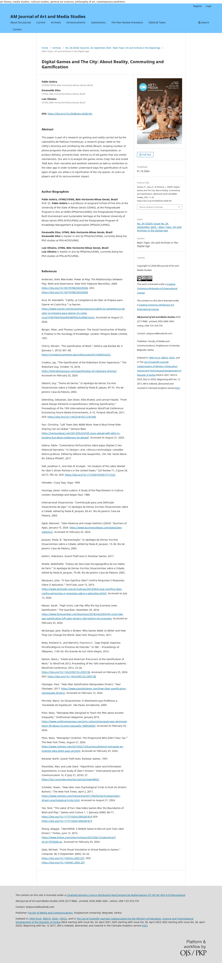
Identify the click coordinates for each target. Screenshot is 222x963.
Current (40, 22)
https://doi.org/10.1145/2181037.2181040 (72, 416)
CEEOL (63, 918)
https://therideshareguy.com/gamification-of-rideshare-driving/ (79, 371)
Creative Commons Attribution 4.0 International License (157, 288)
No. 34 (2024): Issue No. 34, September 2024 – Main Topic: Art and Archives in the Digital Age (112, 47)
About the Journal (20, 22)
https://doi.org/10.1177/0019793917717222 (90, 474)
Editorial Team (157, 22)
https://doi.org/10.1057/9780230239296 (65, 288)
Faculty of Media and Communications (50, 912)
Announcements (76, 22)
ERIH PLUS (154, 357)
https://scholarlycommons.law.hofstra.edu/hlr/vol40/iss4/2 (76, 354)
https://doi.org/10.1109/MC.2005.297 (63, 862)
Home (45, 47)
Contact (17, 29)
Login (209, 6)
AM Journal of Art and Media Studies (48, 16)
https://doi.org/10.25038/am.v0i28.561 (70, 113)
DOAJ (172, 357)
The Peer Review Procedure (127, 22)
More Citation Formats (151, 207)
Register (197, 6)
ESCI (177, 387)
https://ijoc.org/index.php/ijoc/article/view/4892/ (70, 779)
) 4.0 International (174, 895)
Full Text (146, 154)
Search (204, 22)
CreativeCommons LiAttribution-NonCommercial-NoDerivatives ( (115, 895)
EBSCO (164, 357)
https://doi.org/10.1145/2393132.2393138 (66, 672)
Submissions (98, 22)
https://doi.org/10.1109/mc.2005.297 (63, 858)
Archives (56, 22)
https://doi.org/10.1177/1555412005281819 (67, 816)
